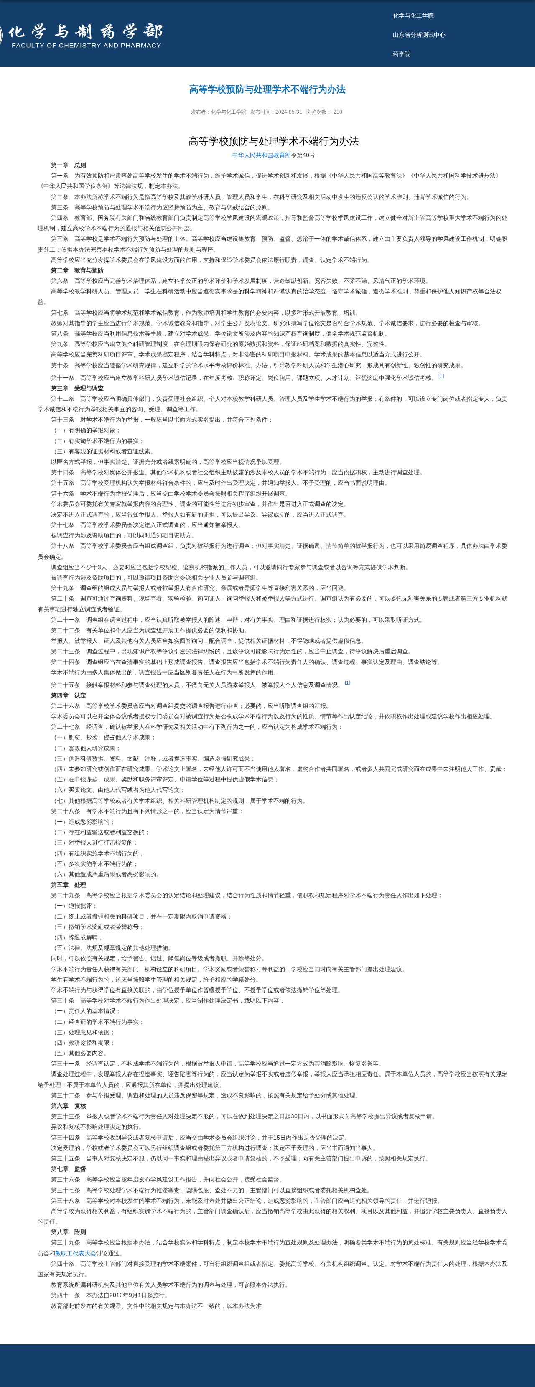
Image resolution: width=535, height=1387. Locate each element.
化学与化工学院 (413, 15)
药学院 (401, 54)
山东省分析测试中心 (419, 35)
